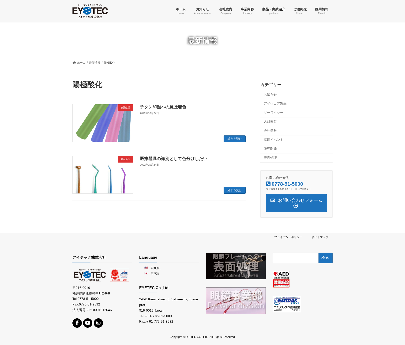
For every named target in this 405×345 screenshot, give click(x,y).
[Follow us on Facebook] (77, 323)
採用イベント (273, 139)
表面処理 (270, 157)
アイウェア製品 (275, 103)
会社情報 (270, 130)
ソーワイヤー (273, 112)
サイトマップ (319, 237)
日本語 (155, 273)
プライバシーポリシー (288, 237)
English (155, 267)
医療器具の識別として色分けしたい (173, 158)
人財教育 (270, 121)
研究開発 (270, 148)
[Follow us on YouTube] (87, 323)
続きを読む (235, 138)
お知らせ (270, 94)
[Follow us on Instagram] (98, 323)
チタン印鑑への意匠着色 (163, 107)
